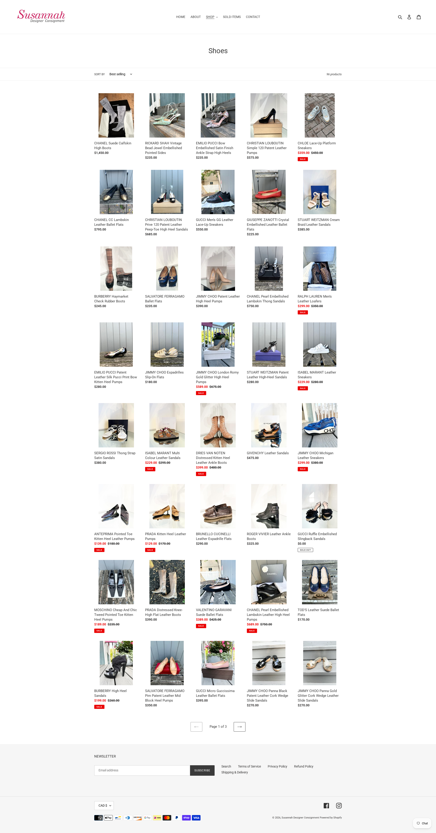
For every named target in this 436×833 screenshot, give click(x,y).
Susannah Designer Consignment (300, 817)
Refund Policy (303, 766)
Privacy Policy (277, 766)
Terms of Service (249, 766)
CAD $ (103, 805)
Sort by (99, 74)
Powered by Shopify (331, 817)
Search (226, 766)
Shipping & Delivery (234, 772)
